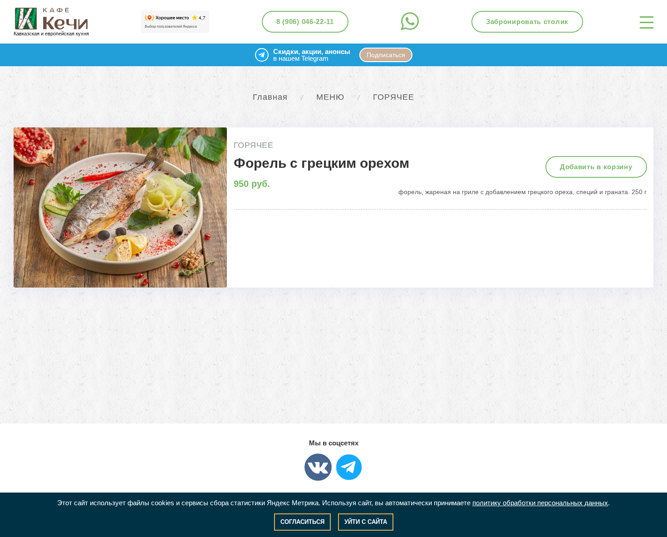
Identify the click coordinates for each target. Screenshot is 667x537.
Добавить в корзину (596, 167)
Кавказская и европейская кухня (51, 33)
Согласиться (302, 521)
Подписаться (386, 55)
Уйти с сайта (365, 521)
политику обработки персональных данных (540, 503)
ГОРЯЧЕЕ (393, 97)
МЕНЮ (330, 97)
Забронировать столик (527, 21)
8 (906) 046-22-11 (305, 21)
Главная (270, 97)
